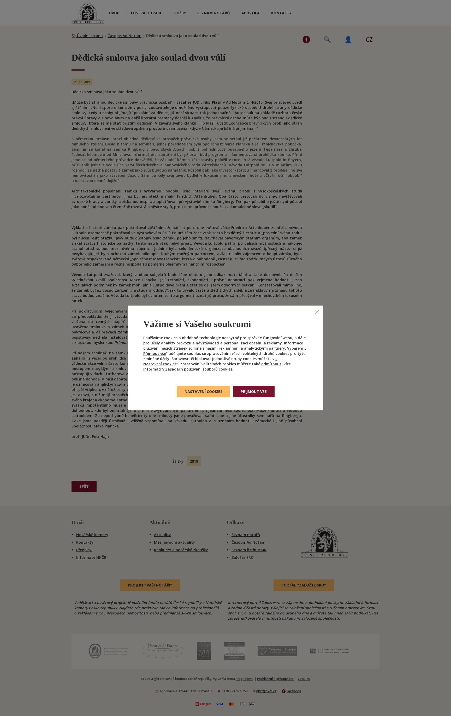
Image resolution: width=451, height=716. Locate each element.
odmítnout (271, 364)
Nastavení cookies (159, 364)
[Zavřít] (316, 312)
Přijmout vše (154, 353)
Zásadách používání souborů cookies (198, 369)
